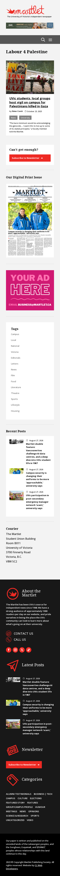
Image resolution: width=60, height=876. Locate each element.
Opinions (33, 811)
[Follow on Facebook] (8, 650)
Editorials (15, 357)
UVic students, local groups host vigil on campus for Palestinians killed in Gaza (29, 102)
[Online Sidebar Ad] (30, 309)
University (25, 117)
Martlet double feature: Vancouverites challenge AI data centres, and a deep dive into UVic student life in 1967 (38, 453)
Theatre (15, 393)
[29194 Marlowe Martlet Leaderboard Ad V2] (30, 27)
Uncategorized (15, 820)
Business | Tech (43, 793)
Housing (15, 410)
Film (13, 375)
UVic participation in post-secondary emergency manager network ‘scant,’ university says (37, 502)
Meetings (11, 811)
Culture (23, 798)
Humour (40, 806)
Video (30, 820)
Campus (15, 334)
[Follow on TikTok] (28, 650)
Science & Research (17, 815)
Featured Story (15, 802)
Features (32, 802)
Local (13, 340)
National (15, 345)
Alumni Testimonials (18, 793)
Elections (36, 798)
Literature (16, 387)
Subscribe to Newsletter (25, 157)
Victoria (14, 351)
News (13, 117)
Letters (14, 363)
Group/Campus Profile (19, 806)
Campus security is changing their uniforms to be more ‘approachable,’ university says (37, 479)
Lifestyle (15, 404)
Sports (14, 398)
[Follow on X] (22, 650)
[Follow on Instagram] (15, 650)
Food (13, 381)
